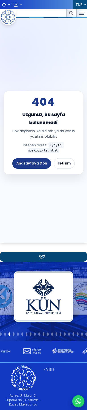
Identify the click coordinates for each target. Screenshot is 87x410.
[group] (30, 351)
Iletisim (64, 163)
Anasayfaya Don (31, 163)
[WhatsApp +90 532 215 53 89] (78, 401)
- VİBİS (49, 369)
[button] (1, 334)
